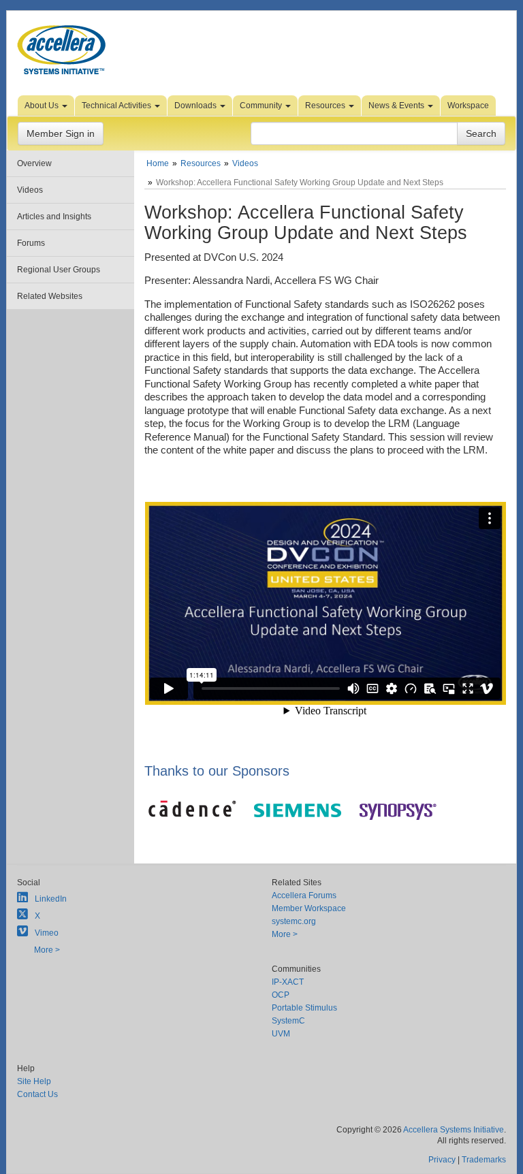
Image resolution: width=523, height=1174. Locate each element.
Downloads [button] (196, 105)
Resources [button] (326, 105)
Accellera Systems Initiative (453, 1130)
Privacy (442, 1159)
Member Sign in (61, 133)
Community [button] (262, 105)
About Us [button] (43, 105)
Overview (34, 163)
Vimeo (47, 933)
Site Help (34, 1081)
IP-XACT (288, 982)
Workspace (468, 105)
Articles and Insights (54, 216)
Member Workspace (309, 908)
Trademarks (484, 1159)
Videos (30, 190)
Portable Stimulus (304, 1008)
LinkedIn (51, 899)
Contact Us (37, 1094)
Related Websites (49, 296)
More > (47, 950)
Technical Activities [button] (117, 105)
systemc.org (294, 921)
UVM (281, 1034)
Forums (31, 243)
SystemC (288, 1021)
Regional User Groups (58, 269)
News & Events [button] (397, 105)
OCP (280, 995)
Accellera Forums (304, 895)
